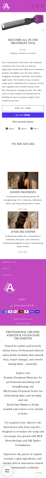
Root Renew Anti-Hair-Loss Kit (22, 427)
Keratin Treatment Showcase (21, 377)
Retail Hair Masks (17, 404)
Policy (6, 269)
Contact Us (9, 262)
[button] (7, 471)
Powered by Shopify (23, 323)
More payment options (23, 121)
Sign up (7, 275)
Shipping (13, 53)
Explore (23, 209)
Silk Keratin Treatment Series (20, 391)
